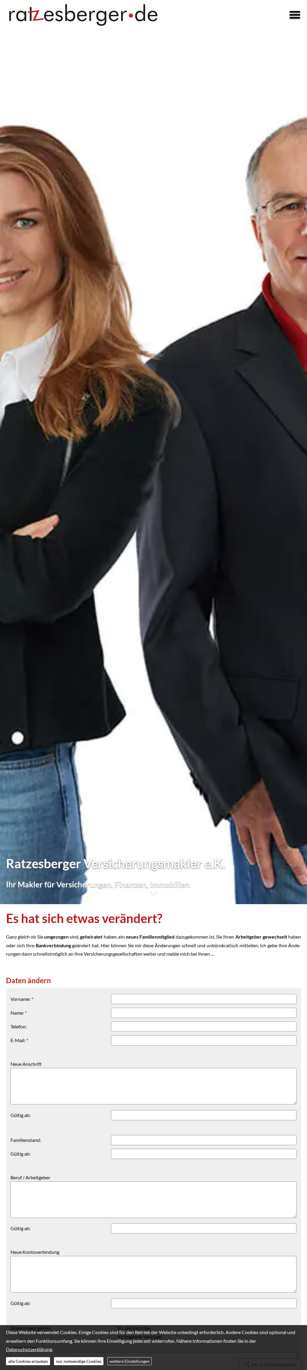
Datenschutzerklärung (29, 1349)
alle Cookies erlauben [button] (28, 1361)
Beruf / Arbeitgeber (30, 1177)
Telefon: (18, 1026)
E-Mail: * (19, 1040)
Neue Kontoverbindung (34, 1252)
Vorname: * (21, 999)
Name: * (18, 1013)
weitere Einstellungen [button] (129, 1361)
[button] (153, 896)
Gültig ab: (20, 1115)
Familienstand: (25, 1140)
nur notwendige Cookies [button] (78, 1361)
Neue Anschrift (26, 1064)
